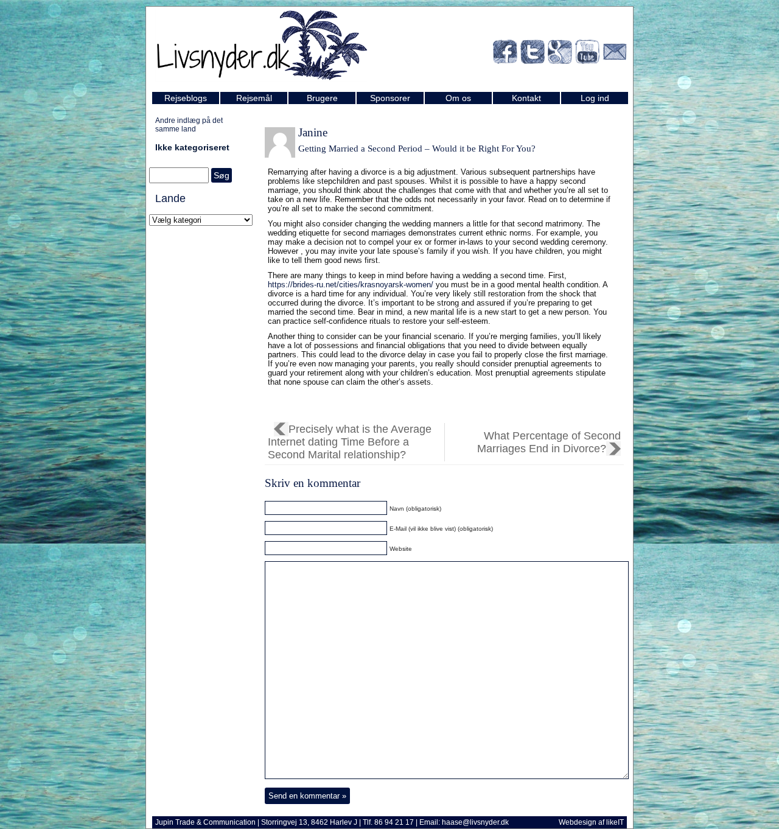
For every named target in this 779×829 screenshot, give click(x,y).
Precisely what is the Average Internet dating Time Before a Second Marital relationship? (349, 442)
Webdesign (577, 822)
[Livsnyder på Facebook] (505, 54)
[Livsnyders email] (615, 54)
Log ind (595, 98)
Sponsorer (390, 98)
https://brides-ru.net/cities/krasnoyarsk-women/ (350, 284)
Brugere (322, 98)
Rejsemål (254, 98)
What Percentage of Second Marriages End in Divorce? (549, 442)
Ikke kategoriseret (192, 147)
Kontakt (526, 98)
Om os (458, 98)
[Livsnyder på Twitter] (532, 54)
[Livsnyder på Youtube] (587, 54)
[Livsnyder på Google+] (560, 54)
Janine (312, 132)
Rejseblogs (185, 98)
